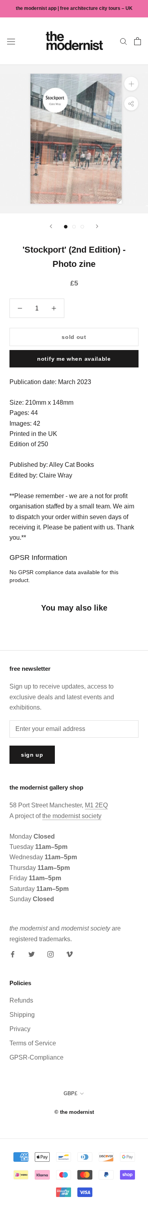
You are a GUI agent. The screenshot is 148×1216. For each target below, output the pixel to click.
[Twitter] (31, 954)
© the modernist (74, 1112)
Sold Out (74, 337)
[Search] (123, 41)
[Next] (97, 226)
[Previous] (51, 226)
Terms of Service (32, 1043)
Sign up (32, 755)
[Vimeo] (69, 954)
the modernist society (71, 816)
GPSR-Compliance (36, 1057)
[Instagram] (50, 954)
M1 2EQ (96, 805)
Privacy (19, 1029)
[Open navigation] (11, 41)
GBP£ (70, 1093)
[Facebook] (12, 954)
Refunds (21, 1000)
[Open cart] (137, 41)
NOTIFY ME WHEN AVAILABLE (74, 359)
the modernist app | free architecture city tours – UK (74, 8)
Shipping (22, 1014)
